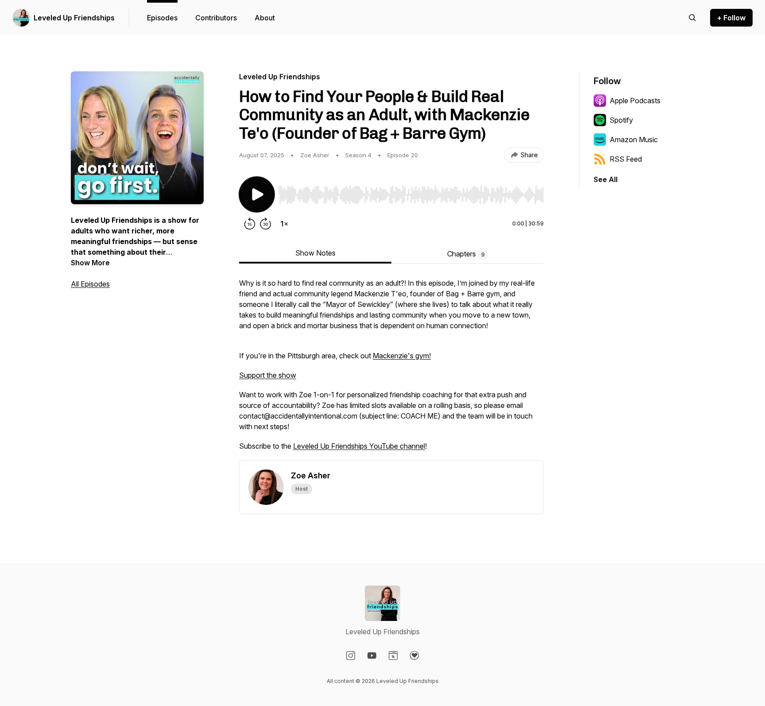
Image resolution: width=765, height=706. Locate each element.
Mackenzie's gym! (402, 355)
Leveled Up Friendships (74, 17)
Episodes (162, 17)
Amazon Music (634, 139)
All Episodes (90, 283)
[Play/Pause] (256, 194)
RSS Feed (626, 159)
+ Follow (731, 17)
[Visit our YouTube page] (371, 655)
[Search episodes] (692, 17)
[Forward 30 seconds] (265, 223)
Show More (90, 262)
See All (606, 179)
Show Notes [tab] (315, 252)
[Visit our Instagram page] (350, 655)
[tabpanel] (391, 369)
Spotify (621, 120)
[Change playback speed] (284, 223)
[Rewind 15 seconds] (249, 223)
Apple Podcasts (635, 100)
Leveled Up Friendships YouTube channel (359, 446)
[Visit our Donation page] (414, 655)
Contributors (216, 17)
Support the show (267, 375)
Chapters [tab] (466, 253)
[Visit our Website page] (393, 655)
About (265, 17)
